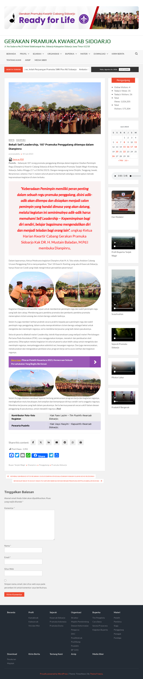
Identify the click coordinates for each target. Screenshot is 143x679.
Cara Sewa (97, 621)
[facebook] (33, 442)
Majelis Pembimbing (80, 621)
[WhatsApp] (73, 442)
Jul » (126, 160)
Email (7, 557)
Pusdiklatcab (76, 638)
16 (128, 147)
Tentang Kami (13, 60)
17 (131, 147)
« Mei (120, 160)
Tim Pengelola (98, 618)
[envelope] (57, 442)
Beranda (11, 54)
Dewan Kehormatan (80, 625)
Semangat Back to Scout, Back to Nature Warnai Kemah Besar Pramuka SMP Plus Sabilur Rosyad (56, 481)
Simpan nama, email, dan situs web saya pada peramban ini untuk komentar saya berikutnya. (25, 586)
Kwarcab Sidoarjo (57, 618)
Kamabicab (33, 618)
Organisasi (53, 54)
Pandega (117, 638)
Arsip (28, 60)
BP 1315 (74, 650)
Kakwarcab (33, 621)
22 (124, 151)
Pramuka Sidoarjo (59, 465)
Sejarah (37, 54)
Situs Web (9, 569)
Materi (84, 54)
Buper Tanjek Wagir (17, 465)
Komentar (9, 508)
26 (113, 156)
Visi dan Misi (34, 625)
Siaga (116, 625)
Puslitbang (75, 642)
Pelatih (117, 618)
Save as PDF (18, 159)
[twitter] (41, 442)
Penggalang (44, 465)
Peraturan (11, 659)
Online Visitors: (121, 87)
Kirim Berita (118, 54)
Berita (11, 140)
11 (135, 142)
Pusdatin (75, 646)
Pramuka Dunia (56, 625)
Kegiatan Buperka (100, 630)
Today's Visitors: (122, 94)
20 (117, 151)
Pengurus (75, 630)
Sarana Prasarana (100, 625)
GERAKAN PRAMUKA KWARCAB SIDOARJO (57, 41)
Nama (7, 545)
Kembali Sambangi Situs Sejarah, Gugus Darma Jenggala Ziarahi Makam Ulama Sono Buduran (52, 476)
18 (135, 147)
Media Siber (41, 60)
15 (124, 147)
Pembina (117, 621)
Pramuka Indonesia (58, 621)
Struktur (74, 618)
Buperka (69, 54)
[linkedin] (49, 442)
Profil (23, 54)
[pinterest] (65, 442)
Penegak (117, 634)
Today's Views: (121, 90)
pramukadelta (14, 154)
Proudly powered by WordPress (54, 674)
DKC (73, 634)
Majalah (10, 663)
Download (100, 54)
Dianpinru (21, 140)
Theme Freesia (96, 674)
